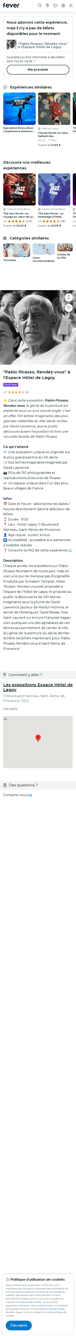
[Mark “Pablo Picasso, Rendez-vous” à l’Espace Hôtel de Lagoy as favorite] (69, 308)
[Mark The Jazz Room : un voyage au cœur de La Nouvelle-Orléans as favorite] (30, 177)
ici (70, 550)
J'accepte (18, 1325)
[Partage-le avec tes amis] (69, 297)
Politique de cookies (30, 1301)
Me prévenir (38, 70)
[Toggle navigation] (71, 5)
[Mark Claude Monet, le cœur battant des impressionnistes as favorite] (65, 96)
